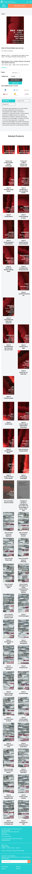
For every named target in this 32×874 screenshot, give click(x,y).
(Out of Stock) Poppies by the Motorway (23, 719)
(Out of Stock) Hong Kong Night (23, 476)
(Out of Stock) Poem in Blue (23, 346)
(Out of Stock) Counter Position (23, 796)
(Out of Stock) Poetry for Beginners (9, 534)
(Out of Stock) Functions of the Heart (23, 745)
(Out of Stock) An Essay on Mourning (23, 560)
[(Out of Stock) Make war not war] (15, 29)
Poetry (11, 61)
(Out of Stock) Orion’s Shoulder (9, 667)
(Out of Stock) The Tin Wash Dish (23, 372)
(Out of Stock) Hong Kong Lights (9, 586)
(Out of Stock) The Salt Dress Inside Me (23, 242)
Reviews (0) (5, 104)
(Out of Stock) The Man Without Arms (8, 693)
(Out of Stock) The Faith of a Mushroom (8, 822)
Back (3, 14)
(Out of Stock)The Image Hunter (8, 189)
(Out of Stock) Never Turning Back (23, 642)
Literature (6, 61)
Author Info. (21, 100)
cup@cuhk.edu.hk (5, 840)
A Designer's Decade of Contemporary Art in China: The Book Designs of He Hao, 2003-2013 (23, 505)
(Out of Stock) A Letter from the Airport (8, 771)
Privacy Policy (4, 866)
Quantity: (13, 76)
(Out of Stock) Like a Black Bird (23, 771)
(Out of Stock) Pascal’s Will (23, 822)
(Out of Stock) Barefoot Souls (8, 745)
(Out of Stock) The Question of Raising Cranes (8, 616)
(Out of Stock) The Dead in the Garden (8, 476)
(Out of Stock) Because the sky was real (23, 268)
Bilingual (21, 61)
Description (6, 100)
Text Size (18, 868)
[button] (20, 6)
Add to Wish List (15, 80)
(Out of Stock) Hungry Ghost (9, 451)
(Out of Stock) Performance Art (24, 294)
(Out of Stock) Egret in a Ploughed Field (8, 796)
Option (3, 72)
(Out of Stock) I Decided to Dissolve (23, 534)
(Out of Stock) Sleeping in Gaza (23, 216)
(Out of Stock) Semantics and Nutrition (9, 242)
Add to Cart (15, 83)
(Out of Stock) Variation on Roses (8, 719)
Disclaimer (18, 866)
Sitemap (3, 868)
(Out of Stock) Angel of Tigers (8, 642)
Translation (16, 61)
